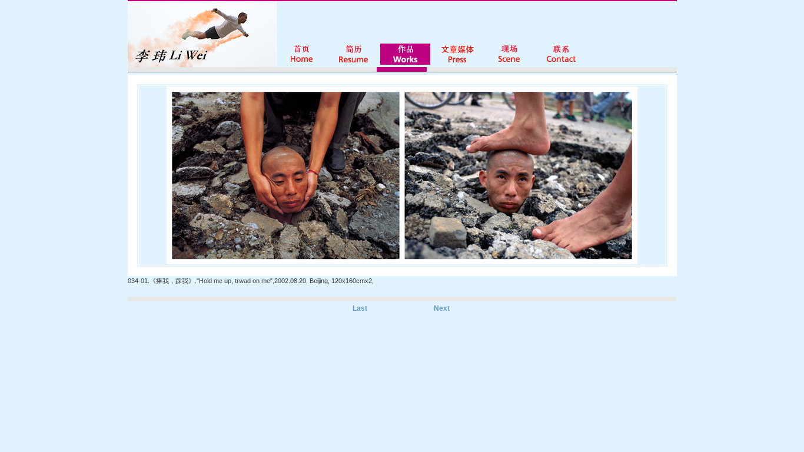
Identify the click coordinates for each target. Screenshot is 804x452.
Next (442, 308)
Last (360, 308)
